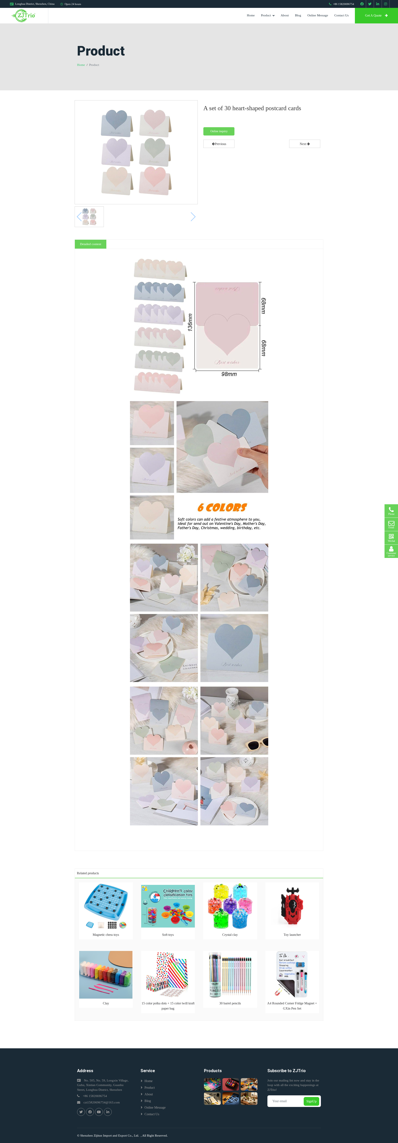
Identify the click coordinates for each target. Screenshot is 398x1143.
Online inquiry (219, 131)
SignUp (311, 1101)
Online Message (317, 15)
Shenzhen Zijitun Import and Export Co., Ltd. (110, 1135)
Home (251, 15)
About (285, 15)
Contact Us (341, 15)
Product (266, 15)
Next (303, 144)
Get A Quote (373, 15)
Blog (298, 15)
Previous (220, 144)
